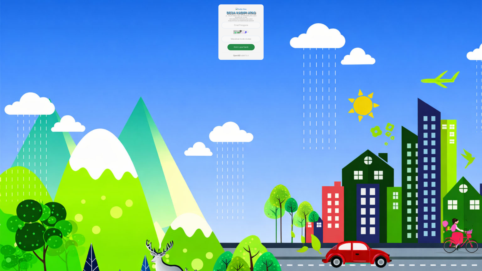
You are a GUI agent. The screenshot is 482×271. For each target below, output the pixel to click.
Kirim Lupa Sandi (241, 47)
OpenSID (236, 55)
